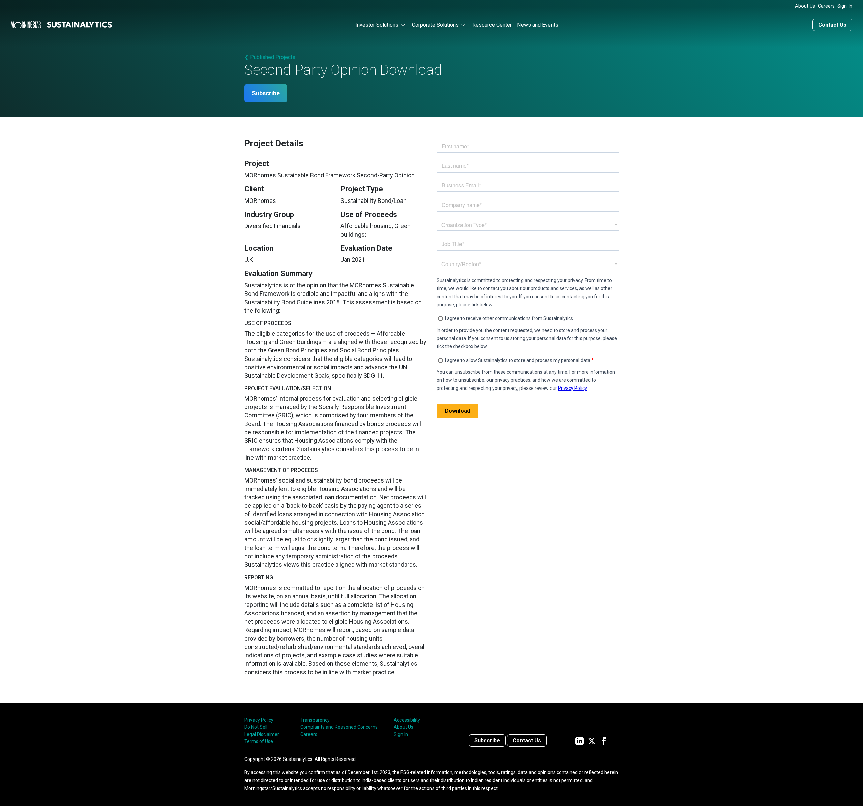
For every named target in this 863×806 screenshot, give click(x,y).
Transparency (315, 720)
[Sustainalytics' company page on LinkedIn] (579, 740)
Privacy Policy (258, 720)
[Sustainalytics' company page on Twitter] (592, 740)
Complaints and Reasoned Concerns (339, 727)
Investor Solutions (376, 25)
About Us (805, 6)
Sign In (844, 6)
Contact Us (832, 25)
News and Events (537, 25)
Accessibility (407, 720)
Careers (826, 6)
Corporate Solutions (435, 25)
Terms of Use (258, 741)
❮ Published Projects (269, 57)
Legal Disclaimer (261, 734)
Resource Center (492, 25)
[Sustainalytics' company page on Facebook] (604, 740)
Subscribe (266, 93)
